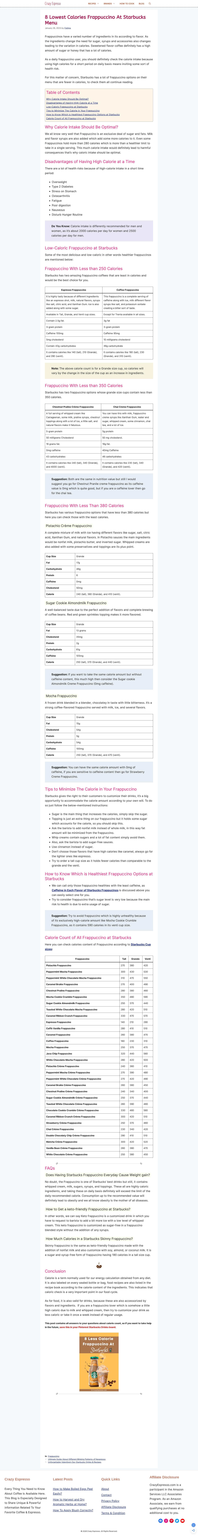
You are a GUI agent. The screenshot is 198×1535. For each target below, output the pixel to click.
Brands (108, 3)
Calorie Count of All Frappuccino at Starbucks (71, 118)
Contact (106, 1495)
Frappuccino (53, 1456)
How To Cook (127, 3)
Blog (141, 3)
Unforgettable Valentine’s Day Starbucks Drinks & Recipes (74, 1462)
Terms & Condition (113, 1513)
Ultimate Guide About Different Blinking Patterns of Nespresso (77, 1459)
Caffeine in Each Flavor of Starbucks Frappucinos (85, 890)
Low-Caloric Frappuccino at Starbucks (67, 106)
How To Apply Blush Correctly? (73, 1510)
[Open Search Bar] (149, 3)
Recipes (92, 3)
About (105, 1489)
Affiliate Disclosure (113, 1507)
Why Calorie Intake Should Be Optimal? (67, 99)
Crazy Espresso (53, 3)
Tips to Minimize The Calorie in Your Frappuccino (73, 110)
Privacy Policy (110, 1501)
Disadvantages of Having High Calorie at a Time (72, 102)
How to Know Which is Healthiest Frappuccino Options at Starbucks (83, 114)
